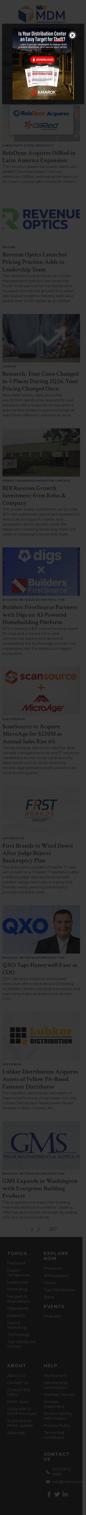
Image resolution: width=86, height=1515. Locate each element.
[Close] (72, 35)
